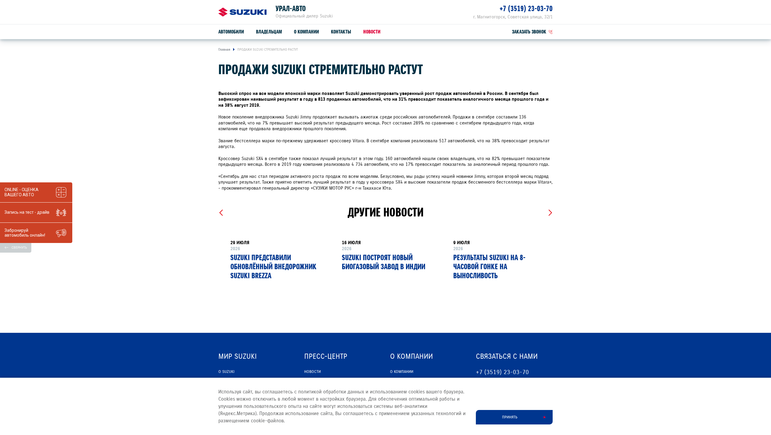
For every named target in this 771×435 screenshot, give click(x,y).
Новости (371, 31)
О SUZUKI (226, 371)
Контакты (341, 31)
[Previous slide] (221, 212)
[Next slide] (550, 212)
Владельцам (269, 31)
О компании (306, 31)
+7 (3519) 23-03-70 (526, 8)
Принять (509, 417)
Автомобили (231, 31)
